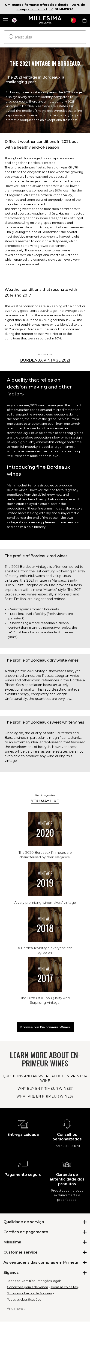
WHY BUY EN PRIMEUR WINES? (45, 1088)
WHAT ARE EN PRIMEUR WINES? (45, 1096)
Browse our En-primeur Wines (45, 1027)
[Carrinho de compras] (84, 20)
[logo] (45, 20)
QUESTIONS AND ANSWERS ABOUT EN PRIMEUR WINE (45, 1078)
